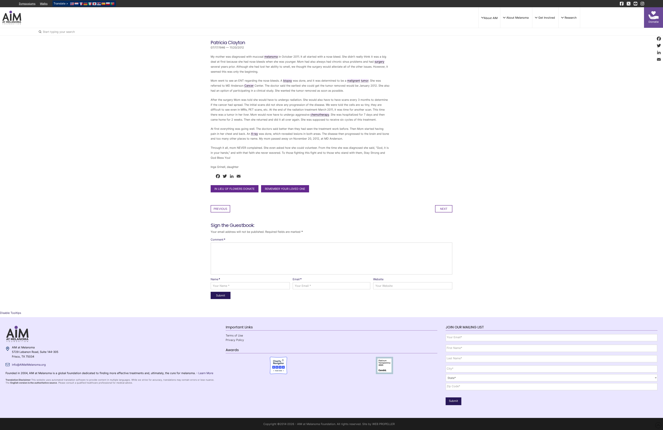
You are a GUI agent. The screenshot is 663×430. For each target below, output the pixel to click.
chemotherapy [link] (319, 114)
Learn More (205, 373)
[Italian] (90, 3)
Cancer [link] (249, 85)
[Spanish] (103, 3)
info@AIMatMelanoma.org (29, 364)
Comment (218, 239)
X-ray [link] (254, 133)
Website (378, 279)
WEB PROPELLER (383, 424)
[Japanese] (94, 3)
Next (443, 209)
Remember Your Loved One (285, 188)
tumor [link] (364, 80)
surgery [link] (379, 61)
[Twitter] (658, 45)
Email (297, 279)
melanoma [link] (271, 56)
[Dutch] (76, 3)
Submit (453, 401)
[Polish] (108, 3)
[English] (72, 3)
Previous (220, 209)
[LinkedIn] (658, 52)
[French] (81, 3)
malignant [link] (353, 80)
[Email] (658, 59)
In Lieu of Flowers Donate (234, 188)
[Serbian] (99, 3)
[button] (489, 17)
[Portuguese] (112, 3)
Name (215, 279)
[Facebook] (658, 38)
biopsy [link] (287, 80)
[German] (85, 3)
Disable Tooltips (10, 313)
